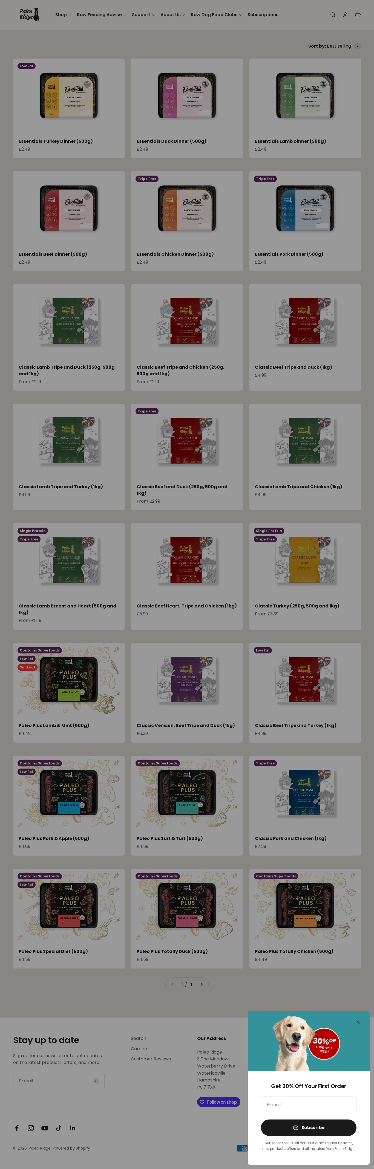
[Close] (358, 1022)
